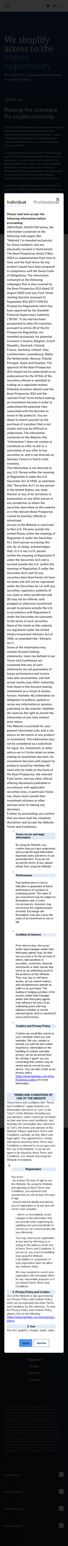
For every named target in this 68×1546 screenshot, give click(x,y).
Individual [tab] (16, 202)
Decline (41, 1343)
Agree (25, 1343)
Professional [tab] (46, 202)
